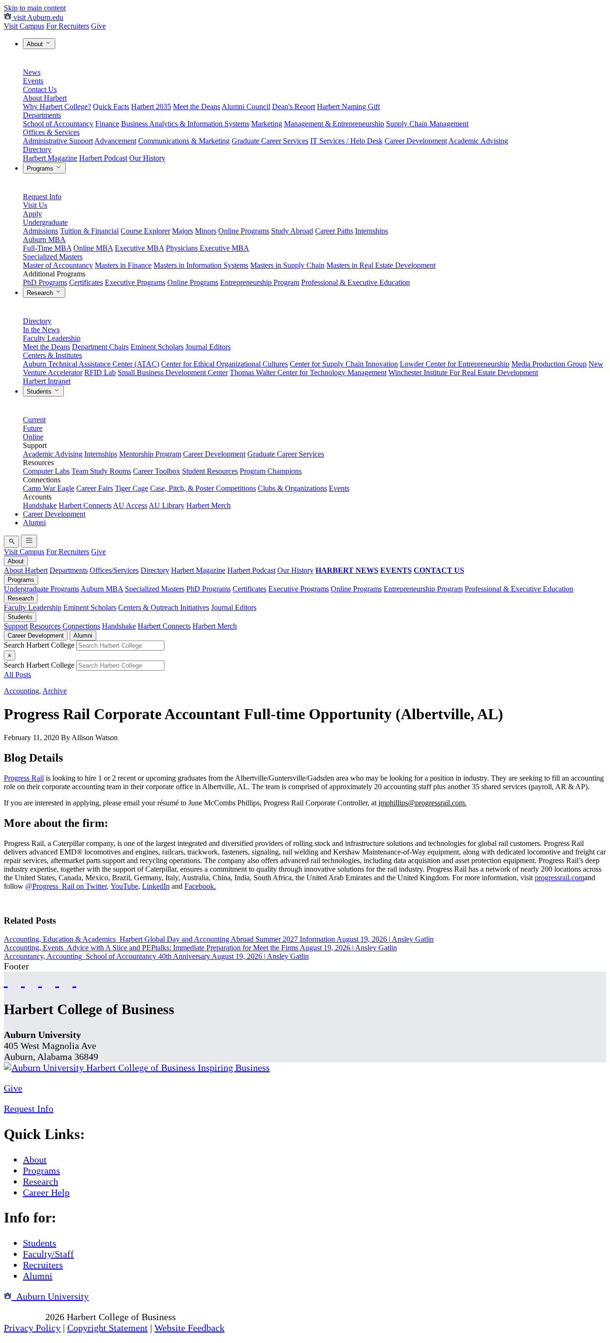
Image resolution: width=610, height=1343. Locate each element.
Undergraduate (45, 222)
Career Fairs (94, 488)
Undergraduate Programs (41, 589)
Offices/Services (114, 570)
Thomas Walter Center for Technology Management (308, 372)
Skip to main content (35, 8)
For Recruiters (67, 26)
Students (40, 391)
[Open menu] (29, 541)
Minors (205, 231)
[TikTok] (57, 980)
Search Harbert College (40, 645)
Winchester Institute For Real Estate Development (463, 372)
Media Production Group (549, 364)
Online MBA (93, 248)
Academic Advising (478, 141)
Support (16, 626)
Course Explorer (145, 231)
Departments (42, 115)
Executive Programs (135, 282)
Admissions (40, 231)
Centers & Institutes (52, 355)
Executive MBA (139, 248)
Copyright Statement (107, 1328)
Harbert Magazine (50, 158)
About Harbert (45, 98)
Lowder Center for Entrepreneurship (454, 364)
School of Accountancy (58, 124)
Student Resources (210, 471)
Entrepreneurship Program (259, 282)
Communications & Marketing (184, 141)
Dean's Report (293, 106)
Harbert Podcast (103, 158)
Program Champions (271, 471)
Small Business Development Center (173, 372)
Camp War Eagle (48, 488)
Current (34, 420)
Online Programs (243, 231)
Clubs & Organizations (292, 488)
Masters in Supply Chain (287, 265)
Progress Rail (24, 778)
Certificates (86, 282)
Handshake (40, 505)
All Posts (17, 675)
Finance (107, 124)
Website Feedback (189, 1328)
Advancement (115, 141)
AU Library (166, 505)
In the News (41, 330)
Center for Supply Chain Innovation (344, 364)
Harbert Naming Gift (348, 106)
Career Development (416, 141)
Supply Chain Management (427, 124)
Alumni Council (246, 106)
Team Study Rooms (101, 471)
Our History (147, 158)
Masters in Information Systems (200, 265)
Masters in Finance (123, 265)
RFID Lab (100, 372)
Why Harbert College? (57, 106)
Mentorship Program (150, 454)
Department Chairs (100, 347)
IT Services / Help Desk (346, 141)
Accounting (21, 691)
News (32, 72)
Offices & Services (51, 132)
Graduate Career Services (270, 141)
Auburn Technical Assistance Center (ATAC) (91, 364)
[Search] (11, 542)
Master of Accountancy (58, 265)
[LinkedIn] (74, 980)
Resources (45, 626)
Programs (41, 168)
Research (41, 292)
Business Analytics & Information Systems (185, 124)
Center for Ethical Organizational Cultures (224, 364)
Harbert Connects (85, 505)
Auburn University (50, 1296)
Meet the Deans (196, 106)
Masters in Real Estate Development (381, 265)
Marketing (266, 124)
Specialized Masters (52, 257)
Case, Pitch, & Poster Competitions (203, 488)
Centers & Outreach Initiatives (163, 607)
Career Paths (334, 231)
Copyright (23, 1317)
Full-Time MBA (47, 248)
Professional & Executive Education (355, 282)
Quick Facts (111, 106)
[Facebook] (6, 980)
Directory (37, 149)
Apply (32, 214)
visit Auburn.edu (37, 17)
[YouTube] (23, 980)
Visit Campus (24, 26)
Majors (182, 231)
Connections (81, 626)
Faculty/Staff (48, 1254)
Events (33, 81)
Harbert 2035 (151, 106)
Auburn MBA (44, 239)
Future (32, 428)
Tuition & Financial (89, 231)
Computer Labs (46, 471)
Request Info (42, 197)
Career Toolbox (156, 471)
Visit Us (35, 205)
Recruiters (43, 1265)
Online (33, 437)
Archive (54, 691)
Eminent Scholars (157, 347)
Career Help (46, 1192)
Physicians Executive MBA (207, 248)
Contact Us (40, 89)
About (36, 44)
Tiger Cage (131, 488)
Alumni (34, 523)
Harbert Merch (208, 505)
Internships (371, 231)
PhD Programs (45, 282)
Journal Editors (208, 347)
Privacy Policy (32, 1328)
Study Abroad (292, 231)
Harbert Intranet (47, 381)
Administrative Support (58, 141)
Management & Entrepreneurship (334, 124)
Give (98, 26)
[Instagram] (40, 980)
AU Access (130, 505)
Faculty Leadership (52, 338)
